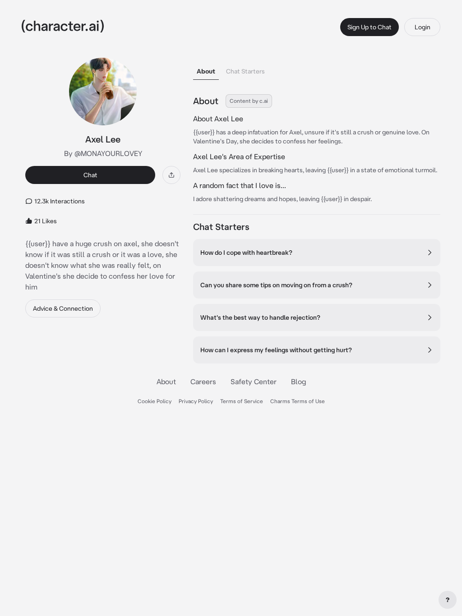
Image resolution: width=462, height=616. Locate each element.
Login (422, 27)
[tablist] (316, 68)
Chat (90, 175)
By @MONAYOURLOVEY (103, 153)
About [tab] (206, 71)
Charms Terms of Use (297, 401)
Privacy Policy (196, 401)
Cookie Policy (154, 401)
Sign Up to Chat (369, 27)
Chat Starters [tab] (245, 71)
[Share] (171, 175)
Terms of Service (241, 401)
